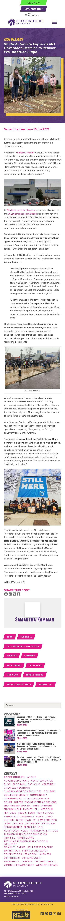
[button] (54, 22)
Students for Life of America (21, 210)
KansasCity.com (25, 152)
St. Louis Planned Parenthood (22, 213)
